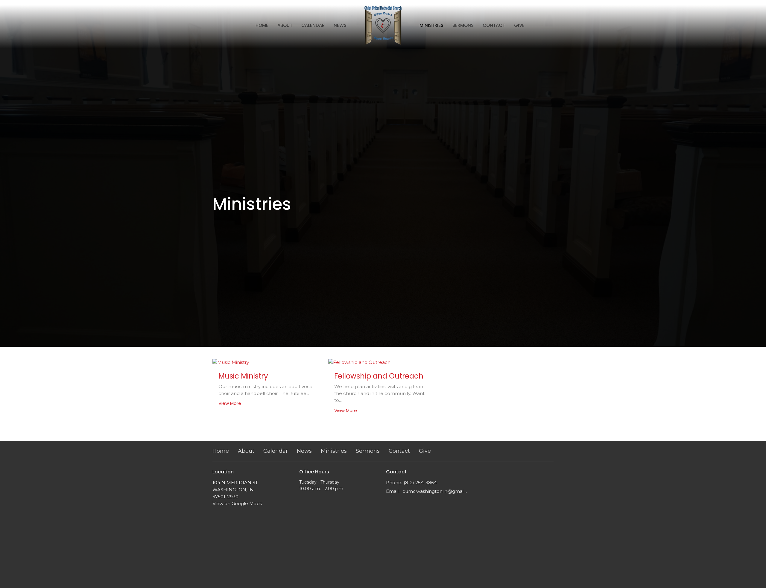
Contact (494, 25)
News (340, 25)
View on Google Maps (237, 503)
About (284, 25)
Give (519, 25)
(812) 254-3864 (420, 482)
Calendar (313, 25)
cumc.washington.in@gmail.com (434, 491)
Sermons (463, 25)
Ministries (431, 25)
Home (262, 25)
